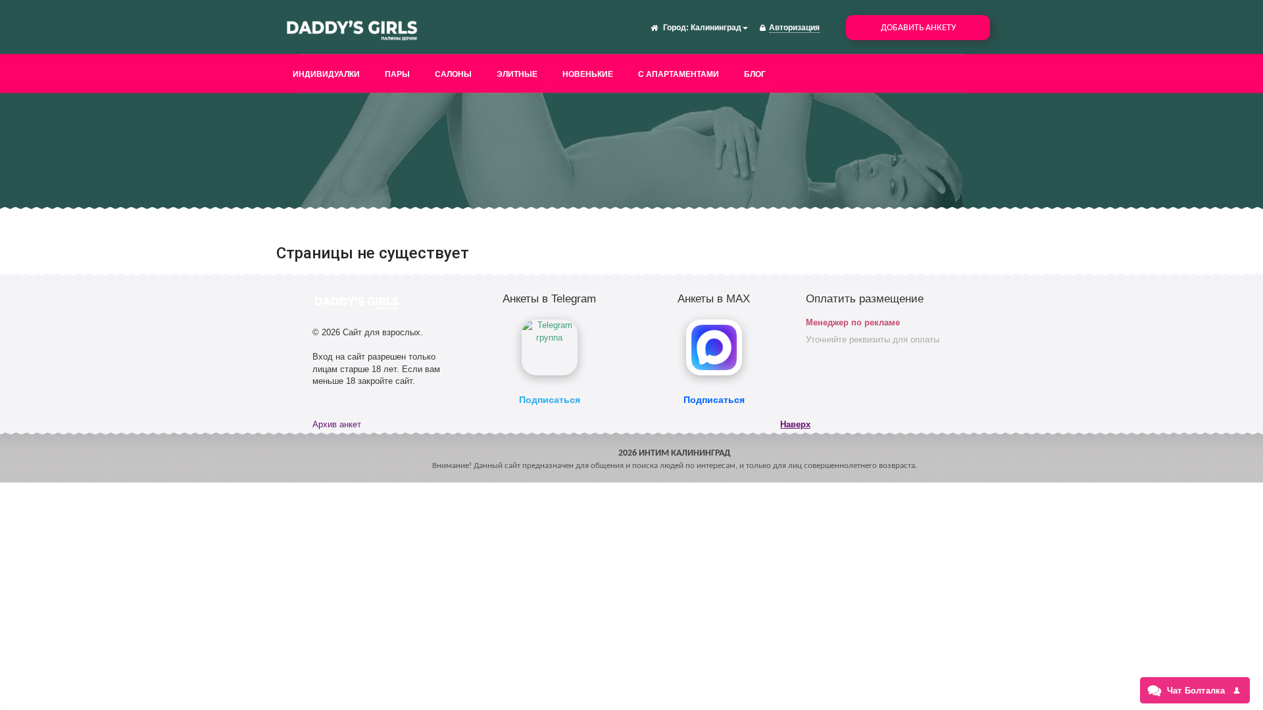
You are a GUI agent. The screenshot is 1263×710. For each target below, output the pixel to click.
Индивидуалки (326, 74)
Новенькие (587, 74)
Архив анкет (336, 424)
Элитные (517, 74)
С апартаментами (678, 74)
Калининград (716, 28)
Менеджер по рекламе (853, 322)
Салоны (453, 74)
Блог (755, 74)
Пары (397, 74)
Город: (676, 28)
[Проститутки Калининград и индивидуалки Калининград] (352, 29)
